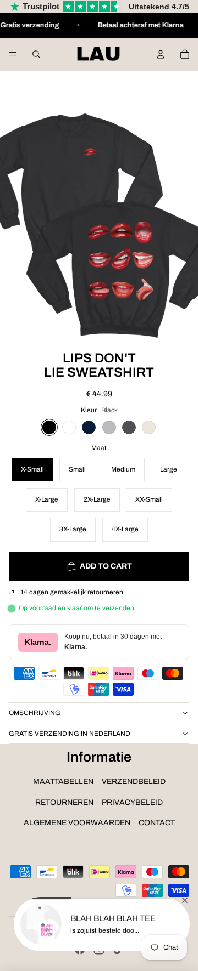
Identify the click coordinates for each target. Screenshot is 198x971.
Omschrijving (35, 713)
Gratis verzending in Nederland (69, 733)
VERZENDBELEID (134, 781)
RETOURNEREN (64, 802)
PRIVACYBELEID (132, 802)
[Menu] (12, 54)
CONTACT (157, 823)
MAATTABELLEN (63, 781)
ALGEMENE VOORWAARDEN (77, 823)
